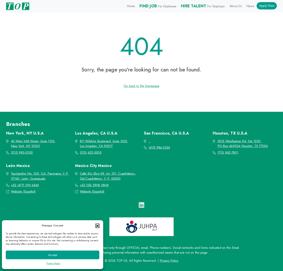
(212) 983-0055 (22, 152)
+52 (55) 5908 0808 (94, 185)
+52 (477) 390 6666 (25, 185)
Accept (52, 255)
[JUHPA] (141, 227)
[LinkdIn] (141, 205)
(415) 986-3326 (159, 147)
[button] (97, 226)
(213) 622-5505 (90, 152)
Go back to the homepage (141, 86)
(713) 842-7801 (228, 152)
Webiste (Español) (23, 191)
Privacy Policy (53, 263)
